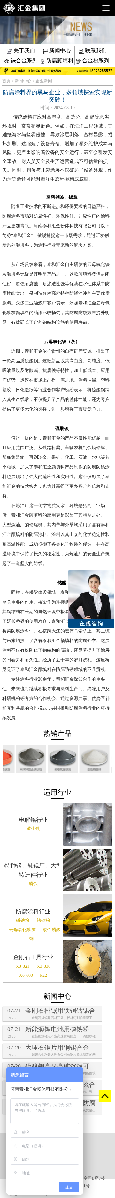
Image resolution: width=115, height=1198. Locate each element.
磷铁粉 (22, 920)
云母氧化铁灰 (22, 929)
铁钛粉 (43, 920)
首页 (6, 80)
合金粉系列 (95, 61)
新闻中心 (59, 51)
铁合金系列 (23, 61)
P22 (43, 975)
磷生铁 (33, 828)
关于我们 (23, 51)
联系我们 (95, 51)
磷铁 (33, 883)
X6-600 (26, 975)
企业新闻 (43, 80)
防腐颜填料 (59, 61)
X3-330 (43, 966)
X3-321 (22, 966)
